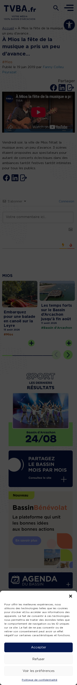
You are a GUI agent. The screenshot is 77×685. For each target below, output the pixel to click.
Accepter (38, 647)
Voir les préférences (39, 671)
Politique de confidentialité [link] (39, 680)
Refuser (38, 659)
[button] (70, 596)
